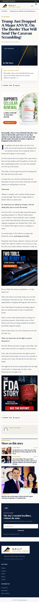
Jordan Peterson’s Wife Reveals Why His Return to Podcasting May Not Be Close (24, 11)
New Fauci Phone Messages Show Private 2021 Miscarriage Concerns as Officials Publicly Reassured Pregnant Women (24, 461)
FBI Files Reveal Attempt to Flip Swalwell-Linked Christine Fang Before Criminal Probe (17, 497)
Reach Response (22, 600)
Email (10, 85)
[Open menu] (36, 6)
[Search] (32, 6)
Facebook (5, 85)
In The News (5, 16)
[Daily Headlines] (11, 6)
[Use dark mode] (36, 1)
